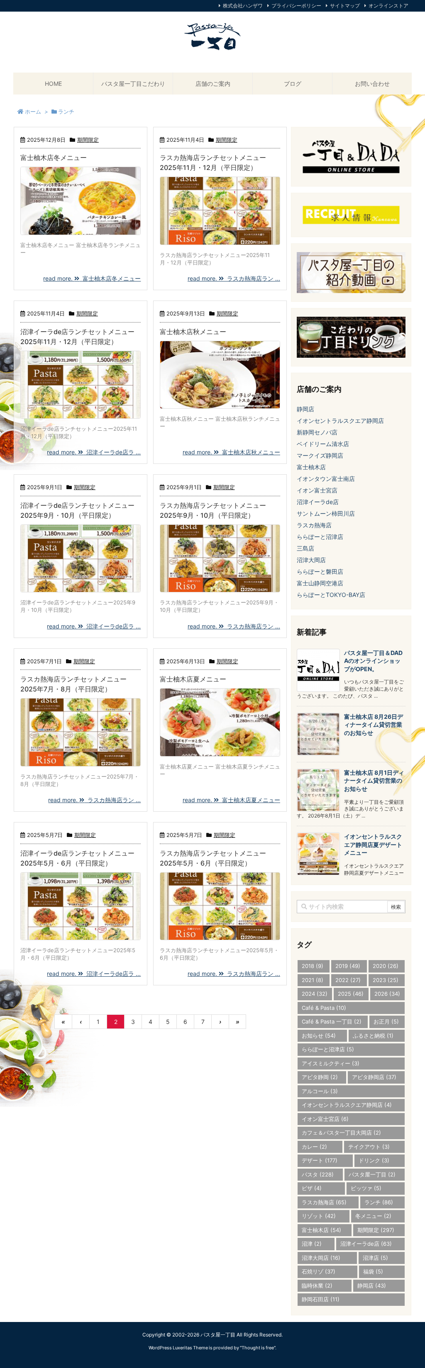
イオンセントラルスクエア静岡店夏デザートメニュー (373, 844)
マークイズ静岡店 (320, 455)
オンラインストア (388, 5)
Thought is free (258, 1348)
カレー (314, 1146)
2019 (347, 966)
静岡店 (305, 408)
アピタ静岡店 (374, 1077)
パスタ (318, 1174)
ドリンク (374, 1160)
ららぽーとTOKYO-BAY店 (331, 594)
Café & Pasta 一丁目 (331, 1021)
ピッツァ (366, 1188)
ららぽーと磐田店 (320, 571)
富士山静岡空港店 (320, 583)
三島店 (305, 548)
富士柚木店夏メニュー (193, 679)
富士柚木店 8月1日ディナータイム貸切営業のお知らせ (374, 780)
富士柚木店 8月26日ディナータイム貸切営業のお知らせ (373, 724)
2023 (385, 980)
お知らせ (319, 1035)
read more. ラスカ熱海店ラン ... (234, 278)
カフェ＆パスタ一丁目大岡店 (341, 1132)
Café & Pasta (324, 1007)
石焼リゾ (318, 1271)
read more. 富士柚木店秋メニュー (231, 452)
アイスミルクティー (330, 1063)
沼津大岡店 (311, 559)
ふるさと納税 (373, 1035)
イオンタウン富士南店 (326, 478)
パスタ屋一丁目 (372, 1174)
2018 (312, 966)
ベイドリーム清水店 (323, 443)
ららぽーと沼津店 (320, 536)
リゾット (319, 1216)
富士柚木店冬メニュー (53, 157)
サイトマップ (345, 5)
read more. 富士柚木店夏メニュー (231, 799)
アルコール (320, 1091)
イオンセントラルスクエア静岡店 (340, 420)
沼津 (312, 1243)
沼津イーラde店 (318, 501)
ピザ (312, 1188)
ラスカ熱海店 (314, 525)
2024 (314, 993)
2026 (387, 993)
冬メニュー (373, 1216)
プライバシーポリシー (296, 5)
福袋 (373, 1271)
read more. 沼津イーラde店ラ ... (94, 452)
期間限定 (88, 139)
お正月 (386, 1021)
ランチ (378, 1202)
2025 (351, 993)
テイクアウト (369, 1146)
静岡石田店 (321, 1299)
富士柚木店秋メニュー (193, 331)
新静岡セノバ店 (317, 432)
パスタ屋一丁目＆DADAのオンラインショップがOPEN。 (373, 660)
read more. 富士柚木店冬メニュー (92, 278)
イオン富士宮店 (317, 490)
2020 (385, 966)
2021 (312, 980)
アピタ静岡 (320, 1077)
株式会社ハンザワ (243, 5)
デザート (319, 1160)
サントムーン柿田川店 (326, 513)
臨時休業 (317, 1285)
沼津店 (375, 1257)
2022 (348, 980)
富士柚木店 (311, 467)
